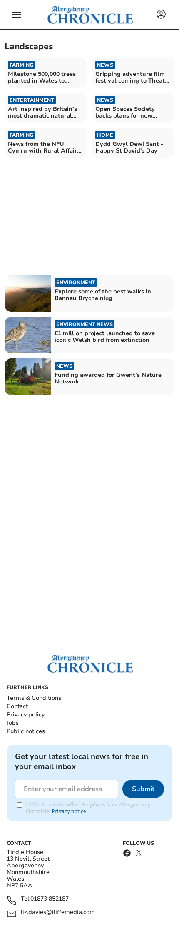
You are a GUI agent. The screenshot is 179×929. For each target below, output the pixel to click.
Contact (17, 706)
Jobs (13, 723)
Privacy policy (26, 715)
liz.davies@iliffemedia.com (58, 912)
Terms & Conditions (34, 698)
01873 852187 (49, 899)
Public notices (26, 731)
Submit (143, 789)
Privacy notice (69, 811)
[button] (17, 15)
